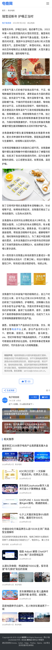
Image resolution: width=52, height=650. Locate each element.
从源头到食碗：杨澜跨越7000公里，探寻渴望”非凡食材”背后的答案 (25, 568)
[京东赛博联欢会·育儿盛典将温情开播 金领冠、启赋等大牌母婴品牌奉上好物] (10, 595)
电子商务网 (6, 23)
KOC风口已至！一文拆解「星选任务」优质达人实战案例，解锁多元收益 (34, 473)
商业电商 (31, 23)
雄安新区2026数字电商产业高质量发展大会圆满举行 (25, 447)
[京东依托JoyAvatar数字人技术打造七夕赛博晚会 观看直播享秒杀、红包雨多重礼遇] (10, 489)
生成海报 (10, 390)
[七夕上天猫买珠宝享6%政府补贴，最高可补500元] (10, 518)
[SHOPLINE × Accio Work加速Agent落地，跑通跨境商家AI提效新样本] (10, 503)
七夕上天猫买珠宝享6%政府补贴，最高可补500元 (34, 516)
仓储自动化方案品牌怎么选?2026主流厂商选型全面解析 (25, 531)
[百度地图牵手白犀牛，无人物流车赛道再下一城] (26, 617)
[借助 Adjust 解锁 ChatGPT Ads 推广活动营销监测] (10, 555)
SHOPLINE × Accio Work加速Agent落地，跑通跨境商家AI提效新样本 (34, 502)
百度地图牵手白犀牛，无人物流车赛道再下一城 (25, 607)
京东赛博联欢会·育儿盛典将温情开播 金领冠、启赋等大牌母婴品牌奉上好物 (33, 593)
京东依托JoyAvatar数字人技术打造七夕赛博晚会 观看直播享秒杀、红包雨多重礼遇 (34, 487)
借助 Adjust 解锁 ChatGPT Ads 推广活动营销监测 (33, 553)
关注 (35, 397)
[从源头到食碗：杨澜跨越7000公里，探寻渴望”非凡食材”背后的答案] (26, 577)
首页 (3, 10)
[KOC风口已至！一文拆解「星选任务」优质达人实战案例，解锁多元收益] (10, 475)
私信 (46, 397)
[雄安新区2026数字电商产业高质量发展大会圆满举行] (26, 457)
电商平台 (16, 329)
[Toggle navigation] (48, 3)
